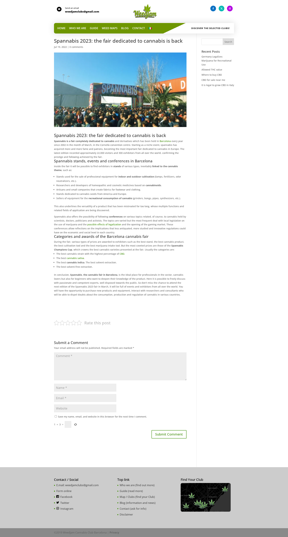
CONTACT (138, 28)
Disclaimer (126, 514)
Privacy (114, 532)
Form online (64, 491)
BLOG (125, 28)
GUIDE (94, 28)
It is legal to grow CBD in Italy (218, 85)
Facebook (66, 497)
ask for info (138, 508)
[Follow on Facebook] (213, 8)
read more (135, 491)
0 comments (76, 46)
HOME (61, 28)
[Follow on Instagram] (230, 8)
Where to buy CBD (212, 74)
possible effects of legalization (104, 224)
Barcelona (165, 141)
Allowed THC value (212, 69)
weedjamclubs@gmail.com (82, 485)
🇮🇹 (150, 28)
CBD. (122, 253)
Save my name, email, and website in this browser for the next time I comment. (102, 416)
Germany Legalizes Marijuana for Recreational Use (217, 60)
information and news (141, 503)
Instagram (66, 508)
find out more (145, 485)
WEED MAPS (110, 28)
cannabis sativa (75, 258)
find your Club (145, 497)
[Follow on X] (221, 8)
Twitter (64, 503)
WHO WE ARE (77, 28)
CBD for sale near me (213, 80)
